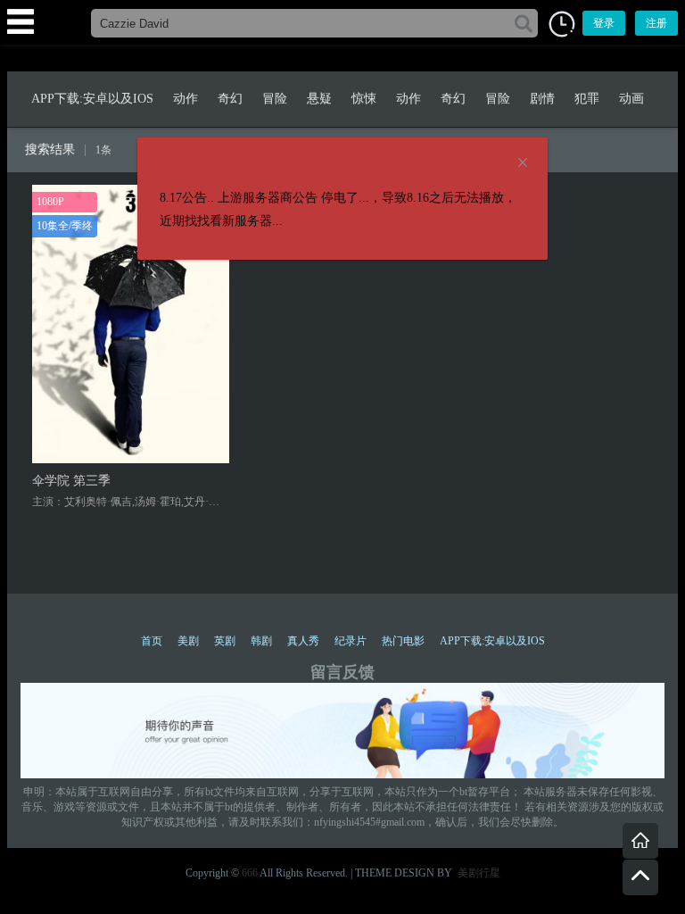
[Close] (523, 163)
